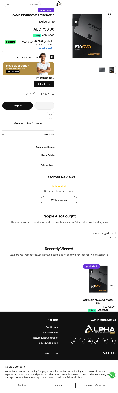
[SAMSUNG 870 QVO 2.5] (98, 279)
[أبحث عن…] (8, 4)
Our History (51, 327)
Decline (22, 385)
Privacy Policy (74, 377)
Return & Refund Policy (45, 337)
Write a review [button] (59, 200)
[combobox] (22, 4)
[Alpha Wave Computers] (59, 4)
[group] (87, 36)
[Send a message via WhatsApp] (112, 375)
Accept (58, 385)
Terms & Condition (48, 342)
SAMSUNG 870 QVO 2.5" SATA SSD (98, 301)
